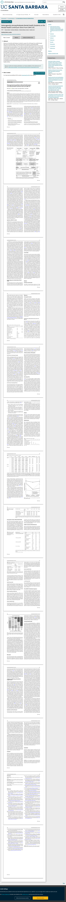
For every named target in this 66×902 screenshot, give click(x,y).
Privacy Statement (6, 894)
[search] (63, 2)
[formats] (10, 21)
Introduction (53, 36)
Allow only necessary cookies (22, 898)
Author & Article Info (53, 53)
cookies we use (25, 894)
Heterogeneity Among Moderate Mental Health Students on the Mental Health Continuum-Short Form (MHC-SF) (56, 29)
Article (49, 24)
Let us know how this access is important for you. (28, 67)
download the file (25, 75)
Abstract (6, 41)
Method (51, 38)
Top (64, 883)
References (52, 48)
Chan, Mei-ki (7, 29)
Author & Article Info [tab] (28, 37)
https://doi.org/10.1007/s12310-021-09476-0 (11, 34)
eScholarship (3, 18)
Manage (62, 10)
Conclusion (52, 46)
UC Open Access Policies (22, 14)
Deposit (62, 6)
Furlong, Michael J (15, 29)
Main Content (7, 72)
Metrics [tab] (16, 37)
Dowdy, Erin (32, 29)
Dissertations (46, 14)
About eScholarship (7, 14)
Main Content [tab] (6, 37)
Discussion (52, 44)
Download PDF (5, 21)
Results (51, 42)
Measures (52, 40)
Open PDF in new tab (39, 72)
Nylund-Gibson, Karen (24, 29)
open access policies (13, 67)
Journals (36, 14)
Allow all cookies (40, 898)
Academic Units (57, 14)
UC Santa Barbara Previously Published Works (25, 18)
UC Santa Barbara (4, 10)
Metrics (50, 51)
